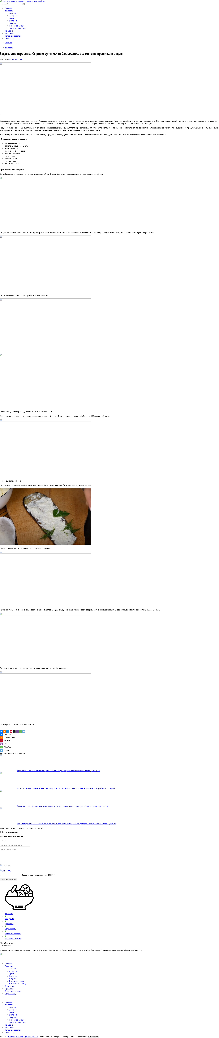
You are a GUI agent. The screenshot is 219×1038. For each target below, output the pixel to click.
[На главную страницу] (109, 1)
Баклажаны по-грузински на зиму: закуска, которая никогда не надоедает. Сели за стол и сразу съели (62, 806)
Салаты (12, 13)
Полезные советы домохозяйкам (23, 1036)
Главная (8, 8)
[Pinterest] (11, 731)
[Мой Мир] (7, 731)
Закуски (12, 23)
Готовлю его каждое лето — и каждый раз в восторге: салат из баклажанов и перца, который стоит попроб (66, 788)
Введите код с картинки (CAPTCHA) (37, 875)
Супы (11, 18)
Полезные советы (13, 36)
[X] (14, 731)
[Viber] (17, 731)
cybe (20, 59)
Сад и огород (10, 38)
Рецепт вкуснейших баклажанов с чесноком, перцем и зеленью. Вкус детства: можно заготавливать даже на (66, 823)
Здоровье (9, 33)
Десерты (13, 16)
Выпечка (13, 21)
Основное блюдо (16, 26)
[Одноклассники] (4, 731)
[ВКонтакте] (1, 731)
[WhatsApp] (20, 731)
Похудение (9, 31)
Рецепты (9, 10)
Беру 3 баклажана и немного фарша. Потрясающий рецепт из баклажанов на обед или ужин (58, 770)
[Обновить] (5, 871)
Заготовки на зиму (17, 28)
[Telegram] (23, 731)
